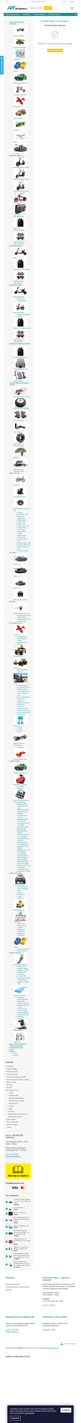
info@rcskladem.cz (12, 1332)
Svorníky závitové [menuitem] (22, 550)
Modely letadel (13, 1095)
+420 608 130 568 (48, 1330)
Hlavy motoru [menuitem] (21, 529)
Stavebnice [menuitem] (20, 894)
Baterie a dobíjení (12, 1124)
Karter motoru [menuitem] (21, 535)
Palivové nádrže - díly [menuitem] (23, 543)
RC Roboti (12, 1111)
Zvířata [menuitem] (19, 728)
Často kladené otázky (38, 1)
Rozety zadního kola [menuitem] (23, 545)
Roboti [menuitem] (19, 732)
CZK (64, 1)
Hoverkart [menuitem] (20, 747)
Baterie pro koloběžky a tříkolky (16, 1077)
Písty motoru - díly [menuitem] (23, 526)
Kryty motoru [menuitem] (21, 537)
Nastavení (15, 1418)
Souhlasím (66, 1410)
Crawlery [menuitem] (20, 898)
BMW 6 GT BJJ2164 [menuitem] (23, 865)
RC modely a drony (12, 1090)
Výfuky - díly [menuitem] (21, 524)
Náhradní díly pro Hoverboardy (18, 1114)
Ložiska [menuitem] (19, 533)
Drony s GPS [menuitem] (21, 714)
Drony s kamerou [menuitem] (22, 708)
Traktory (11, 1106)
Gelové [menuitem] (19, 1018)
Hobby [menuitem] (19, 892)
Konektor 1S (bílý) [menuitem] (22, 970)
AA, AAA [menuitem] (20, 1016)
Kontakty (9, 1290)
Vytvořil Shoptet (69, 1344)
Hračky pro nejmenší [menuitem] (23, 949)
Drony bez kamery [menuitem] (23, 703)
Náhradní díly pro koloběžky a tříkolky (18, 1079)
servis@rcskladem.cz (13, 1156)
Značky (9, 1127)
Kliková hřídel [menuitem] (21, 531)
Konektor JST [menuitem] (21, 966)
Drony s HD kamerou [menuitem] (23, 697)
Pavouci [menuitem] (19, 730)
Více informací (30, 1413)
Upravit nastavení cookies (50, 1348)
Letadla (11, 1093)
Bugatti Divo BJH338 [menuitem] (23, 871)
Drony (10, 1109)
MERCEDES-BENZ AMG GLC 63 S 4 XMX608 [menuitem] (23, 811)
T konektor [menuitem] (20, 974)
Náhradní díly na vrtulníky (16, 1101)
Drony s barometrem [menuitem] (23, 712)
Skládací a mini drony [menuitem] (24, 710)
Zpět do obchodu (55, 50)
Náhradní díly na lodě (15, 1117)
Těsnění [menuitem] (19, 512)
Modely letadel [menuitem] (22, 637)
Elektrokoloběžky (12, 1069)
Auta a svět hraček (12, 1122)
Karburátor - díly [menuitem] (22, 514)
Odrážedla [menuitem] (20, 786)
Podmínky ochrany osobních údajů (17, 1287)
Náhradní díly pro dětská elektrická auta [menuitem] (22, 806)
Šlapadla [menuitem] (20, 788)
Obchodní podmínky (12, 1284)
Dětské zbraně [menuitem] (21, 951)
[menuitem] (12, 14)
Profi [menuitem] (18, 890)
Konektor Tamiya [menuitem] (22, 968)
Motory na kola (11, 1082)
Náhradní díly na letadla (16, 1098)
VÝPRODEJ (10, 1066)
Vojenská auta (13, 1103)
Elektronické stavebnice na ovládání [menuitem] (21, 925)
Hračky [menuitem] (19, 896)
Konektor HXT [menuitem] (21, 976)
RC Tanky (9, 1085)
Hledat (48, 8)
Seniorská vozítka (12, 1074)
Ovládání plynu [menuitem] (22, 520)
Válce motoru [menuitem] (21, 527)
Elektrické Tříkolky (12, 1071)
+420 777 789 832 (12, 1154)
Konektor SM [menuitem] (21, 972)
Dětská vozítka (11, 1119)
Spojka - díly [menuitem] (21, 522)
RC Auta (9, 1087)
